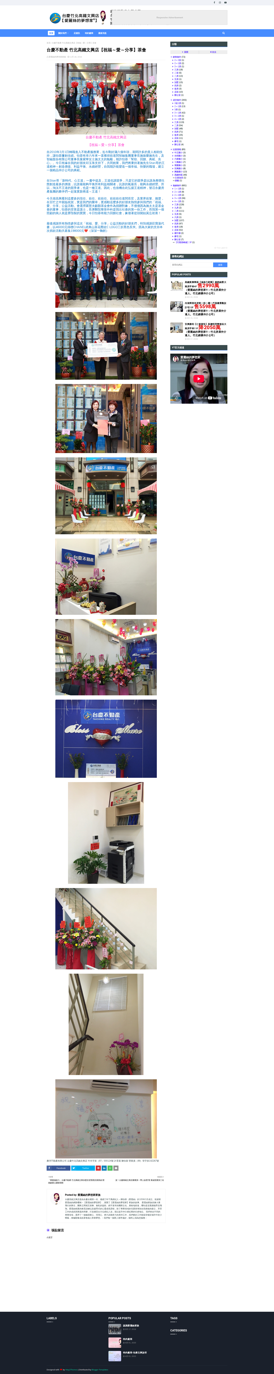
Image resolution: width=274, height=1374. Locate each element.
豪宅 (176, 141)
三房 (176, 69)
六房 (176, 217)
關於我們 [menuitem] (62, 33)
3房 (176, 109)
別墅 (176, 82)
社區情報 (177, 149)
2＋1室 (178, 60)
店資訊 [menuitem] (77, 33)
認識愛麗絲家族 (131, 1325)
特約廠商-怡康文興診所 (135, 1352)
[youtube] (225, 3)
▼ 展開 (185, 52)
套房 (176, 88)
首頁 (48, 43)
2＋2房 (178, 195)
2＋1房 (178, 63)
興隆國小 (178, 171)
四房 (176, 85)
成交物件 (177, 100)
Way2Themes (71, 1369)
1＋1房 (178, 188)
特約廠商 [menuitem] (89, 33)
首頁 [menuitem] (51, 33)
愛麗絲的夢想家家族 (57, 57)
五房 (176, 79)
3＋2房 (178, 116)
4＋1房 (178, 119)
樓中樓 (177, 233)
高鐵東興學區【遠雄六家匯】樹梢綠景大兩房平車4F (205, 288)
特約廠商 (127, 1339)
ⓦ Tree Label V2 (220, 248)
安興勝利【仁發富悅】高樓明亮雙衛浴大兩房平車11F (205, 330)
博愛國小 (178, 165)
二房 (176, 76)
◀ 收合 (213, 52)
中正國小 (178, 152)
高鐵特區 (178, 174)
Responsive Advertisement (170, 17)
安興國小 (178, 168)
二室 (176, 72)
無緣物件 (177, 185)
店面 (176, 92)
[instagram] (220, 3)
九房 (176, 207)
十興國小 (178, 162)
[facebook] (214, 3)
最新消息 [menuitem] (102, 33)
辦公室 (177, 95)
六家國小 (178, 159)
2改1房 (178, 103)
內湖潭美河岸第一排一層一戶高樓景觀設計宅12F (205, 309)
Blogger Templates (100, 1369)
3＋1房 (178, 66)
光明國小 (178, 155)
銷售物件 (177, 57)
